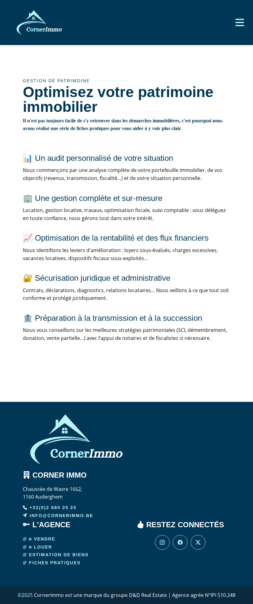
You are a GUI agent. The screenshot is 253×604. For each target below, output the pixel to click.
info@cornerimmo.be (60, 515)
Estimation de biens (58, 554)
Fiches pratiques (54, 562)
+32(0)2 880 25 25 (52, 507)
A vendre (41, 539)
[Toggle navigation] (238, 22)
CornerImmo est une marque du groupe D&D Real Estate (100, 595)
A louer (39, 547)
